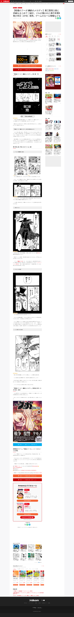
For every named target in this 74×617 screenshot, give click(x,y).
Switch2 (14, 1)
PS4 (57, 68)
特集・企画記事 (39, 1)
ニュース (33, 1)
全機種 (46, 68)
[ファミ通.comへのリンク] (6, 1)
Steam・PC (47, 70)
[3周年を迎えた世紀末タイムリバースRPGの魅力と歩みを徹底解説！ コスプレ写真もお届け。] (49, 96)
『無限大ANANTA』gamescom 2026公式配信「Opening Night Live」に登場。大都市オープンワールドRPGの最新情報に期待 (52, 49)
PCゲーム (20, 1)
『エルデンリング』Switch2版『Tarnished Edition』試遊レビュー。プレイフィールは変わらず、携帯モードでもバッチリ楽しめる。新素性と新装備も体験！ (57, 151)
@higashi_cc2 (23, 470)
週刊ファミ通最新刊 (50, 75)
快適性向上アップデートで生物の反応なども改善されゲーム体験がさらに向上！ (57, 101)
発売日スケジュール (25, 1)
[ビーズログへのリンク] (40, 607)
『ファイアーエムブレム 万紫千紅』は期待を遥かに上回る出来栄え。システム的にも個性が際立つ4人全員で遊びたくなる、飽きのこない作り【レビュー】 (48, 139)
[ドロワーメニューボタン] (1, 1)
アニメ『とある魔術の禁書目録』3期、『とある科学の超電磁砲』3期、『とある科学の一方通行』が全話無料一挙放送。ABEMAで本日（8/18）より (52, 44)
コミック (26, 568)
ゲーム (15, 568)
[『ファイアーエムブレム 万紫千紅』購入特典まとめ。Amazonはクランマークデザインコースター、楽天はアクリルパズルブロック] (49, 122)
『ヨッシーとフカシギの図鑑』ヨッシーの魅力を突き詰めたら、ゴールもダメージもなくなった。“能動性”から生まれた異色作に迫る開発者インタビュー (48, 151)
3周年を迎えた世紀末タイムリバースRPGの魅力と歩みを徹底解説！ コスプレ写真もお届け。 (48, 101)
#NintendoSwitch (35, 466)
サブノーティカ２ (58, 97)
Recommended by (36, 562)
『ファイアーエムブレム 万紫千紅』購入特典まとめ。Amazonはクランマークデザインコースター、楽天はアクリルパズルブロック (48, 127)
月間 (55, 36)
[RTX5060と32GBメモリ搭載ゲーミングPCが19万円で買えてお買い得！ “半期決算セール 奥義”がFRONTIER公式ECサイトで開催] (57, 122)
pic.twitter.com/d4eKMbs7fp (31, 470)
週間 (52, 36)
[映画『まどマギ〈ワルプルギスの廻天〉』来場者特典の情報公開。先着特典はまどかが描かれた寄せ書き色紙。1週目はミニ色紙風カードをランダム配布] (58, 39)
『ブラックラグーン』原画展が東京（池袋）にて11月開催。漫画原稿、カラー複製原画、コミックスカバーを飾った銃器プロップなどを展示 (52, 54)
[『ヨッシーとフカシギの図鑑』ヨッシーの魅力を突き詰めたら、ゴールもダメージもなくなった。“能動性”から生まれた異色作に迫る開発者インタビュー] (49, 146)
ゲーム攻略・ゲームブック (20, 568)
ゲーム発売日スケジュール (50, 66)
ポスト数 (58, 36)
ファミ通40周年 (49, 109)
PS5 (18, 1)
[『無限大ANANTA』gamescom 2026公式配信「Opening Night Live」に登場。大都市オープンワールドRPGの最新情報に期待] (58, 49)
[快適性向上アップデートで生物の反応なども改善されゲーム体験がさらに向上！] (57, 96)
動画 (35, 1)
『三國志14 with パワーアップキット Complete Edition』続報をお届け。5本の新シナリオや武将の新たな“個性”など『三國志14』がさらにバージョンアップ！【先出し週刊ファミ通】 (52, 59)
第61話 (38, 252)
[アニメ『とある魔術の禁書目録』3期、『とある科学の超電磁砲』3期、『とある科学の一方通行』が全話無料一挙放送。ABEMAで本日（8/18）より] (58, 44)
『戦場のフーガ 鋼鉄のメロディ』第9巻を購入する (28, 444)
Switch (16, 1)
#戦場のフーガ (17, 466)
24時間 (49, 36)
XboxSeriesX (51, 70)
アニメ (30, 568)
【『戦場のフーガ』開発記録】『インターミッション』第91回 (22, 591)
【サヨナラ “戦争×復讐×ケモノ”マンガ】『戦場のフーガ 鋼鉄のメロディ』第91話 (26, 595)
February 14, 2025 (38, 472)
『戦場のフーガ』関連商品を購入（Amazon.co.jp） (28, 65)
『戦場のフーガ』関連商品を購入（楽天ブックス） (28, 69)
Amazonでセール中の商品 (27, 517)
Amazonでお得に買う (27, 500)
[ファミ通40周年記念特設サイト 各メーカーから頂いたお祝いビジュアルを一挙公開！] (49, 108)
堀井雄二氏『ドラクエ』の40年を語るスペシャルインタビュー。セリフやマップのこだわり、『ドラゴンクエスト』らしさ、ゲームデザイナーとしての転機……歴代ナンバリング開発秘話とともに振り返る (57, 139)
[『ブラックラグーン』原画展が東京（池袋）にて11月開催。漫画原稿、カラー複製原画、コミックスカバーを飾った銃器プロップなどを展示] (58, 54)
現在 (46, 36)
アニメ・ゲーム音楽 (35, 568)
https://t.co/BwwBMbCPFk (17, 467)
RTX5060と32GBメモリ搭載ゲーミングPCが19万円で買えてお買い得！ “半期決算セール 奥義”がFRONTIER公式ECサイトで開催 (57, 127)
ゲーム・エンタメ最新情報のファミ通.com (15, 3)
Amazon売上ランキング (17, 565)
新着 (11, 1)
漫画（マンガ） (27, 3)
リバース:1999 (49, 97)
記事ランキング (48, 34)
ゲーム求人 (29, 1)
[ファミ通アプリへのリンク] (34, 607)
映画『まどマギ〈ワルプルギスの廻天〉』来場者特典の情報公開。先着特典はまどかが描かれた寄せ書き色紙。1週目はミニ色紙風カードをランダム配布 (52, 39)
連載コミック (22, 3)
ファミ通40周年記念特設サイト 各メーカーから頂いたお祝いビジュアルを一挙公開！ (48, 112)
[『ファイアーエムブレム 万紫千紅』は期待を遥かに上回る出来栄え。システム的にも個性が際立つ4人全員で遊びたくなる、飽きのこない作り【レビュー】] (49, 134)
